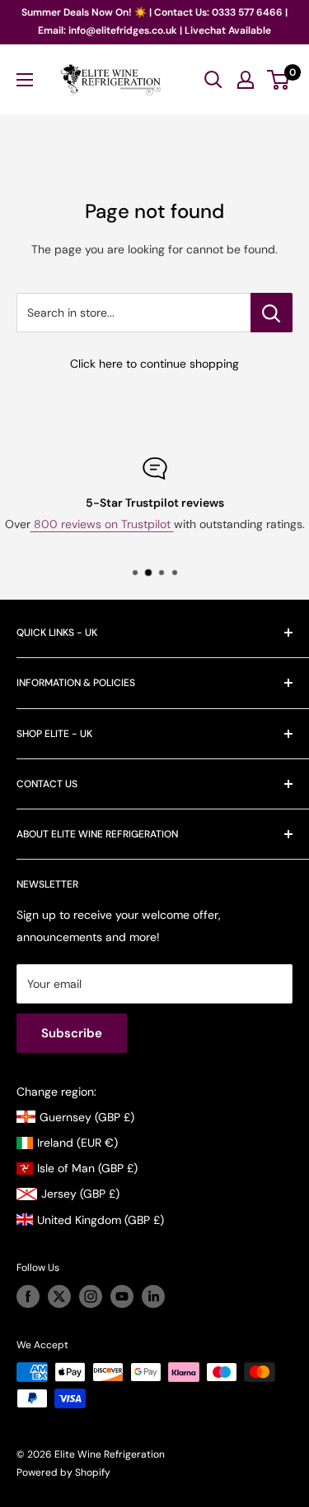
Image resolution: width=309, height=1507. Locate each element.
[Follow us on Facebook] (28, 1296)
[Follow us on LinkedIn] (153, 1296)
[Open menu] (24, 79)
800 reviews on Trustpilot (102, 524)
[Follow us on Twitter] (59, 1296)
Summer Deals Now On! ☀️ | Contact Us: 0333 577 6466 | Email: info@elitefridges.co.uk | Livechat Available (154, 21)
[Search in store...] (271, 312)
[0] (279, 80)
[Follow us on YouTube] (121, 1296)
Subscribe (71, 1033)
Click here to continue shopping (154, 363)
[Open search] (213, 80)
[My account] (245, 80)
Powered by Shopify (63, 1472)
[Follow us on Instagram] (90, 1296)
